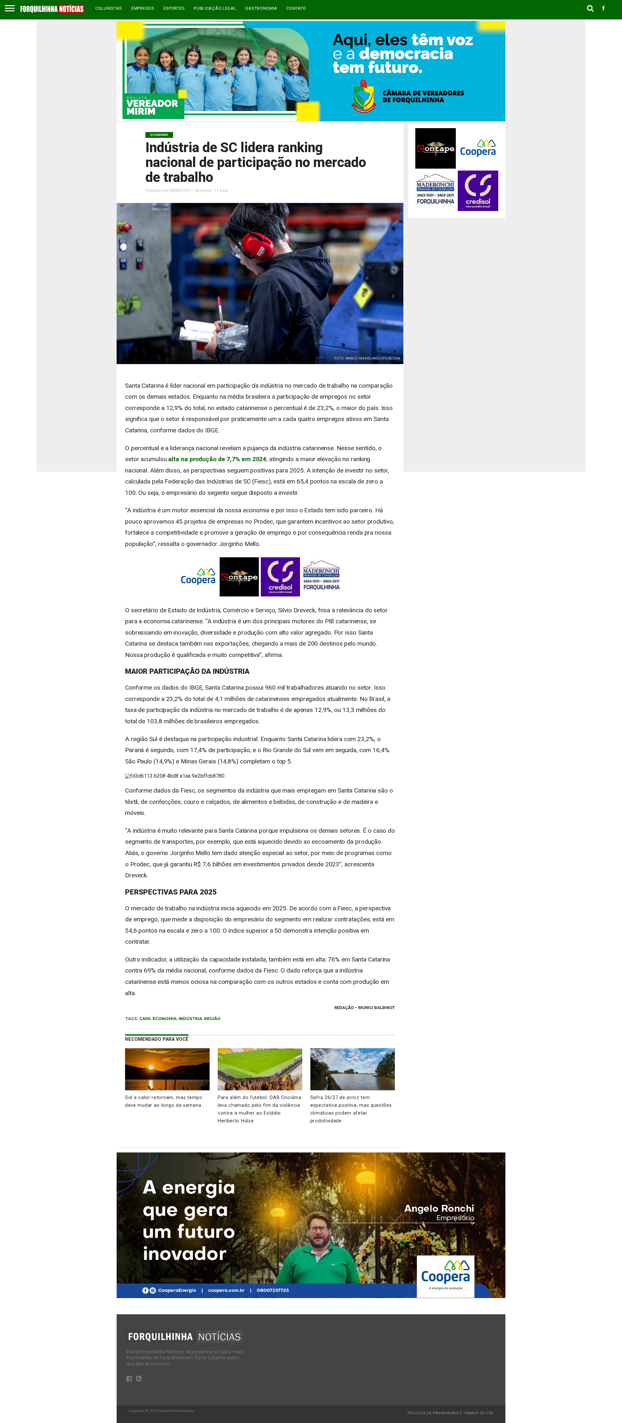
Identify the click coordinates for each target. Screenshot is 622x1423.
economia (165, 1018)
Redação (344, 1007)
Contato (296, 8)
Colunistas (108, 8)
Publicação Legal (215, 8)
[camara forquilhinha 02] (311, 120)
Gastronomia (261, 8)
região (212, 1018)
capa (145, 1018)
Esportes (174, 8)
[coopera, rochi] (311, 1296)
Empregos (143, 8)
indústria (190, 1018)
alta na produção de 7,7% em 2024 (217, 459)
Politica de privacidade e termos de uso (451, 1413)
